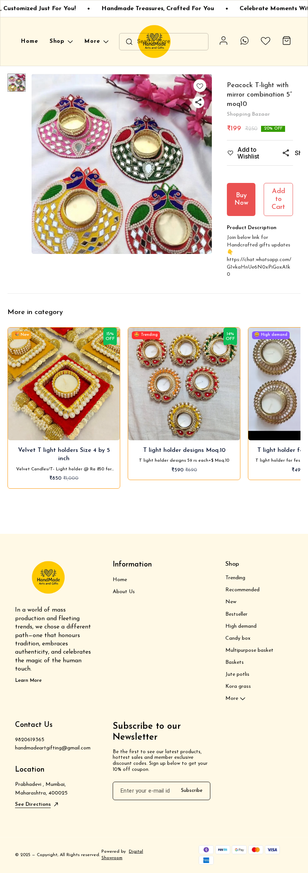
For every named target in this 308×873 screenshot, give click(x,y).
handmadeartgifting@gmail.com (53, 748)
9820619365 (29, 740)
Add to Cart (278, 199)
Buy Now (241, 199)
